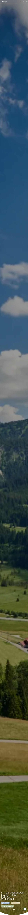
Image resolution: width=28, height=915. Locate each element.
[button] (26, 2)
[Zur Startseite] (4, 2)
